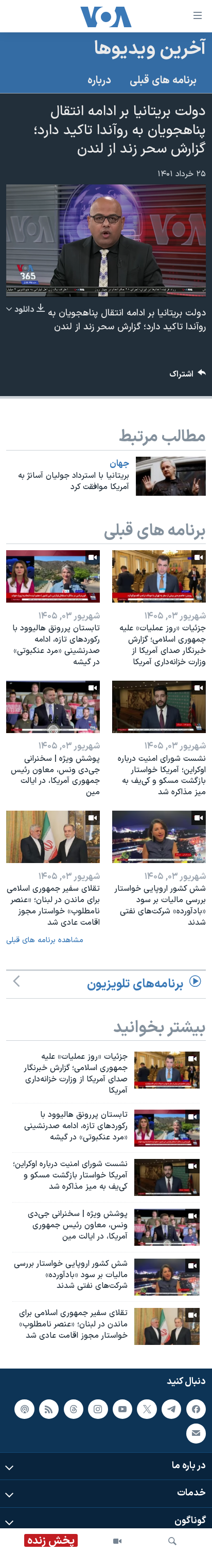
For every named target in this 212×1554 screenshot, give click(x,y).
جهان (119, 464)
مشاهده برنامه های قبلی (44, 940)
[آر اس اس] (49, 1409)
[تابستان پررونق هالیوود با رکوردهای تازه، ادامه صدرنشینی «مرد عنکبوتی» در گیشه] (53, 576)
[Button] (187, 376)
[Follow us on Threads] (73, 1409)
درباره (99, 80)
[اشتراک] (196, 1433)
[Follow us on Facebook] (196, 1409)
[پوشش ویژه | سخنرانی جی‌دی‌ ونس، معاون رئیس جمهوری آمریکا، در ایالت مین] (53, 707)
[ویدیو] (117, 1541)
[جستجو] (172, 1541)
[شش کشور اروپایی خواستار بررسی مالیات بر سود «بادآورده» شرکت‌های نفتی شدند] (159, 837)
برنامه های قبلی (163, 80)
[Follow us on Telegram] (171, 1409)
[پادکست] (24, 1409)
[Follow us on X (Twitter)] (146, 1409)
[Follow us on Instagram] (98, 1409)
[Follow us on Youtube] (122, 1409)
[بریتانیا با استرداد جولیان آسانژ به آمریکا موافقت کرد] (171, 476)
